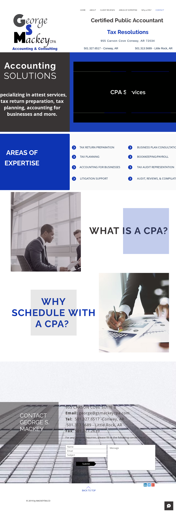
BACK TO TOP (89, 490)
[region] (46, 232)
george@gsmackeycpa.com (104, 413)
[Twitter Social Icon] (149, 484)
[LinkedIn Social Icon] (145, 484)
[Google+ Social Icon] (153, 484)
